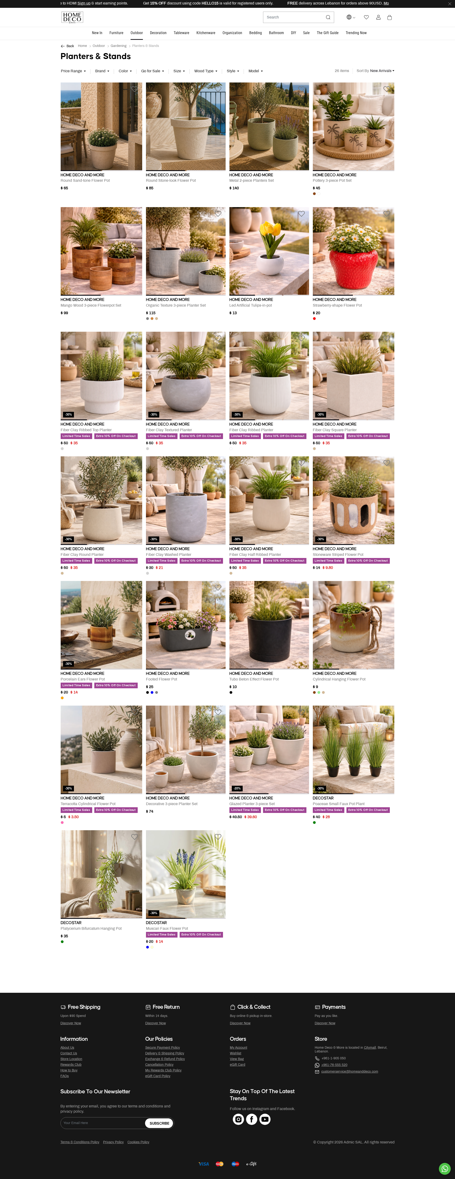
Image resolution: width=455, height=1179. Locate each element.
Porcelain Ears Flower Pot (83, 679)
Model (254, 71)
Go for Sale (150, 71)
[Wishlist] (134, 89)
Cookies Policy (138, 1142)
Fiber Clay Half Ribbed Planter (255, 555)
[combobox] (298, 17)
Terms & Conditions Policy (79, 1142)
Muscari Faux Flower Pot (167, 928)
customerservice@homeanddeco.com (349, 1071)
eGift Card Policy (157, 1076)
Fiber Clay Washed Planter (168, 555)
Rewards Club (71, 1064)
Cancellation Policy (159, 1064)
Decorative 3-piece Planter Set (171, 804)
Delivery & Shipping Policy (164, 1053)
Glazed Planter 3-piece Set (252, 804)
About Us (67, 1047)
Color (123, 71)
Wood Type (204, 71)
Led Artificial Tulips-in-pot (250, 305)
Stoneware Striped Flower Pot (338, 555)
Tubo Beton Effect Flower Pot (254, 679)
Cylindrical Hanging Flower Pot (339, 679)
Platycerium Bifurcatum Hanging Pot (91, 928)
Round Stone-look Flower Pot (171, 180)
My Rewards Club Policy (163, 1070)
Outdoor (99, 46)
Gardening (119, 46)
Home (82, 46)
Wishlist (235, 1053)
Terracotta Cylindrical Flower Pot (88, 804)
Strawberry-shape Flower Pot (337, 305)
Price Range (71, 71)
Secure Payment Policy (162, 1047)
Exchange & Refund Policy (165, 1059)
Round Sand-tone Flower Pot (85, 180)
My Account (238, 1047)
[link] (356, 33)
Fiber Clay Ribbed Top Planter (86, 430)
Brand (100, 71)
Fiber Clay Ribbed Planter (251, 430)
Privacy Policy (113, 1142)
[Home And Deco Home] (72, 17)
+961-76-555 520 (334, 1065)
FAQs (64, 1076)
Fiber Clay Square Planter (335, 430)
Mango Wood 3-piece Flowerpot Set (91, 305)
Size (177, 71)
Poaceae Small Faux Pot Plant (338, 804)
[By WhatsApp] (445, 1169)
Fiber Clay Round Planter (82, 555)
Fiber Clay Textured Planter (169, 430)
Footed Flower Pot (161, 679)
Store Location (71, 1059)
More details (319, 3)
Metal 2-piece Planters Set (251, 180)
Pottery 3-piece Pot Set (332, 180)
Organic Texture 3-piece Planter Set (176, 305)
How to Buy (68, 1070)
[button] (97, 33)
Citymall (370, 1047)
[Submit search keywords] (328, 17)
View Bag (237, 1059)
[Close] (449, 4)
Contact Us (68, 1053)
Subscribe (159, 1123)
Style (231, 71)
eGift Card (237, 1064)
